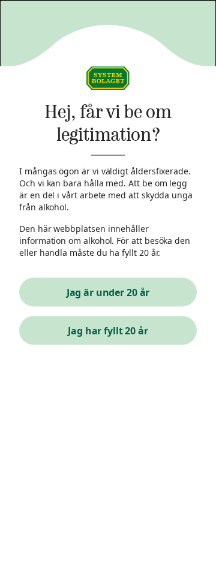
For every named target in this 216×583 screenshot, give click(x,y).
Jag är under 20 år (108, 292)
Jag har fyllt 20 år (108, 330)
